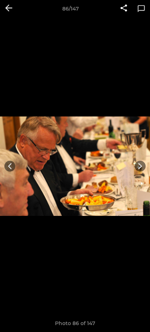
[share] (123, 9)
